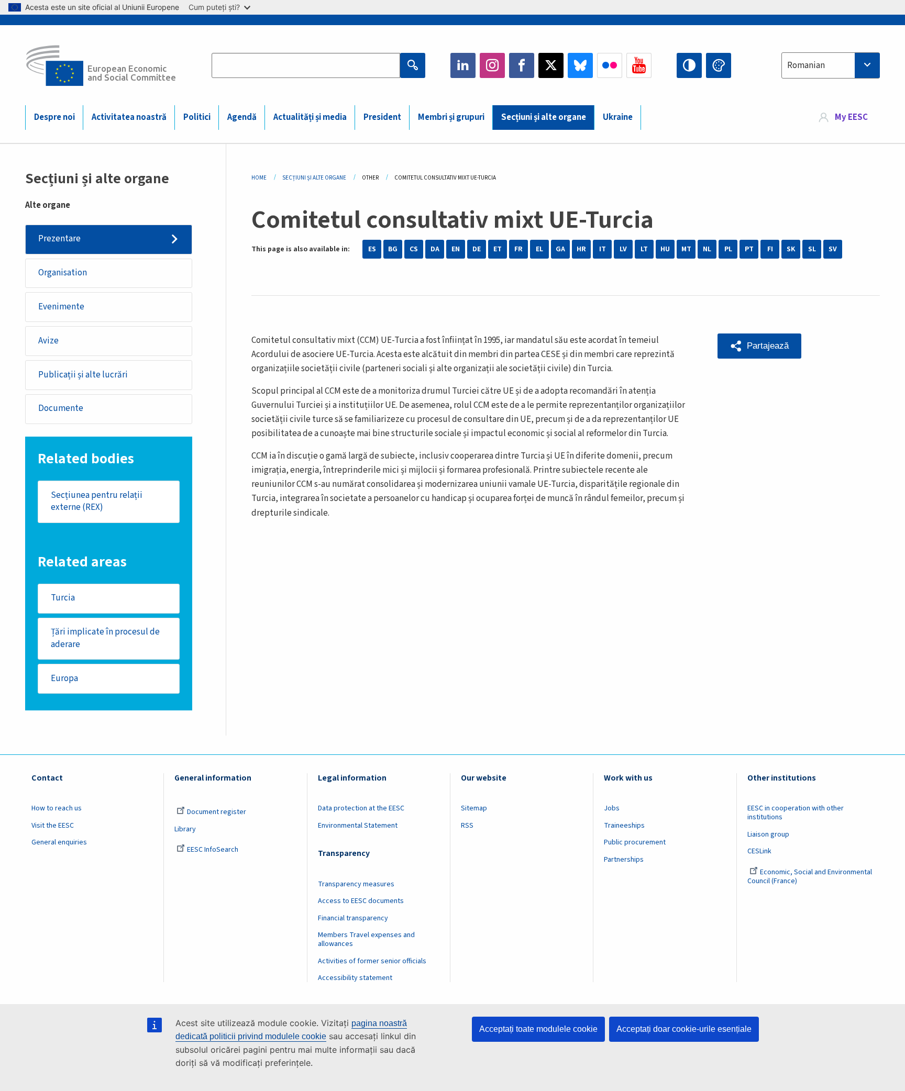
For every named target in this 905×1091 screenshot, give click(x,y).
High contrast (689, 65)
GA (560, 249)
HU (665, 249)
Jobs (612, 808)
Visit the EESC (52, 825)
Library (185, 829)
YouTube (639, 65)
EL (539, 249)
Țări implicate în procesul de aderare (105, 638)
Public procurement (635, 842)
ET (497, 249)
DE (476, 249)
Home (259, 178)
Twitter (551, 65)
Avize (48, 341)
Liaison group (768, 834)
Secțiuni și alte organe (543, 117)
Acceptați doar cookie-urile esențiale (684, 1029)
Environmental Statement (358, 825)
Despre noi (54, 117)
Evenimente (61, 306)
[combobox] (830, 65)
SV (833, 249)
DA (435, 249)
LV (623, 249)
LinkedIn (463, 65)
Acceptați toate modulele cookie (538, 1029)
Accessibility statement (355, 978)
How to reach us (56, 808)
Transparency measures (356, 884)
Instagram (492, 65)
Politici (197, 117)
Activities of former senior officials (372, 961)
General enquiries (59, 842)
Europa (64, 678)
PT (749, 249)
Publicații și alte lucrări (83, 375)
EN (455, 249)
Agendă (242, 117)
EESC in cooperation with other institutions (795, 812)
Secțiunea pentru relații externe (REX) (96, 501)
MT (686, 249)
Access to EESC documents (361, 901)
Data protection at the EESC (361, 808)
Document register (216, 812)
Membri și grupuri (451, 117)
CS (414, 249)
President (382, 117)
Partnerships (624, 859)
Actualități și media (310, 117)
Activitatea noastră (129, 117)
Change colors (718, 65)
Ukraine (618, 117)
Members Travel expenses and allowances (366, 939)
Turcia (63, 598)
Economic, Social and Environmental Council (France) (809, 876)
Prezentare (59, 238)
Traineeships (624, 825)
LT (644, 249)
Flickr (609, 65)
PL (728, 249)
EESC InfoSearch (212, 849)
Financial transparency (353, 918)
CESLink (759, 851)
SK (791, 249)
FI (770, 249)
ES (372, 249)
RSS (467, 825)
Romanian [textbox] (806, 65)
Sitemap (474, 808)
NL (707, 249)
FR (518, 249)
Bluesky (580, 65)
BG (393, 249)
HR (581, 249)
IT (602, 249)
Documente (60, 408)
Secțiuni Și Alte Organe (314, 178)
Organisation (62, 272)
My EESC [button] (851, 117)
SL (812, 249)
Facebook (521, 65)
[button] (759, 346)
